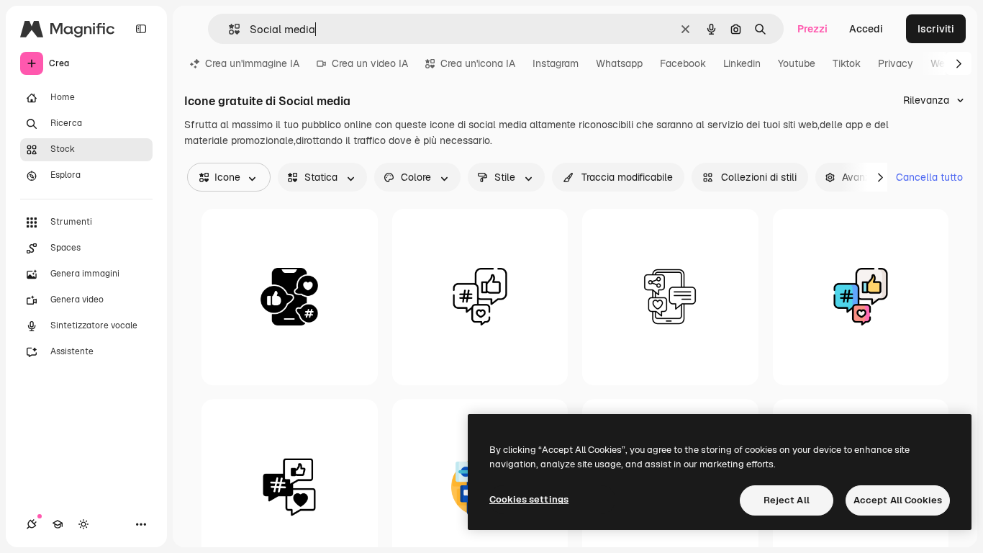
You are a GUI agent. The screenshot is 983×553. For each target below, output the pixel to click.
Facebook (683, 63)
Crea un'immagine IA (252, 63)
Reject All (787, 500)
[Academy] (57, 524)
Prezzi (812, 28)
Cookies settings (528, 499)
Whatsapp (619, 63)
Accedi (866, 28)
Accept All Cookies (897, 500)
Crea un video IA (370, 63)
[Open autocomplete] (228, 29)
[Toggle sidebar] (141, 28)
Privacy (895, 63)
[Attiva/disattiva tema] (83, 524)
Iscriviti (936, 28)
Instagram (556, 63)
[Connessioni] (31, 524)
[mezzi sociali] (289, 297)
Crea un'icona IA (477, 63)
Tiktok (847, 63)
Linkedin (742, 63)
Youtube (796, 63)
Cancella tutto (929, 177)
